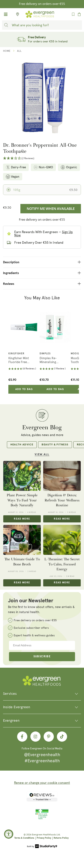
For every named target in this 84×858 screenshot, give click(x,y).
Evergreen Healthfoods (44, 834)
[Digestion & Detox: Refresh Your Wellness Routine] (62, 476)
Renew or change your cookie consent (42, 783)
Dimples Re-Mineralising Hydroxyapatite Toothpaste (50, 360)
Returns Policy (61, 838)
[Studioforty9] (42, 846)
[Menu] (5, 14)
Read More (22, 519)
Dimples (45, 353)
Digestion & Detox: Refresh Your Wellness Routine (62, 500)
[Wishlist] (73, 14)
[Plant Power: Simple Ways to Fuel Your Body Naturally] (22, 476)
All (19, 51)
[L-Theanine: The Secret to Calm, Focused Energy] (62, 540)
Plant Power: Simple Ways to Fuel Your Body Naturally (22, 500)
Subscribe (42, 656)
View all (42, 454)
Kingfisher (16, 353)
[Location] (16, 14)
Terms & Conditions (24, 838)
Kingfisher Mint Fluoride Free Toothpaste (18, 360)
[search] (6, 25)
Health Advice (21, 444)
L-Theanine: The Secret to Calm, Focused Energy (62, 564)
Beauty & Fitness (55, 444)
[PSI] (42, 818)
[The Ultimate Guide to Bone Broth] (22, 540)
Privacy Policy (44, 838)
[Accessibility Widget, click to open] (8, 834)
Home (7, 51)
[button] (42, 158)
